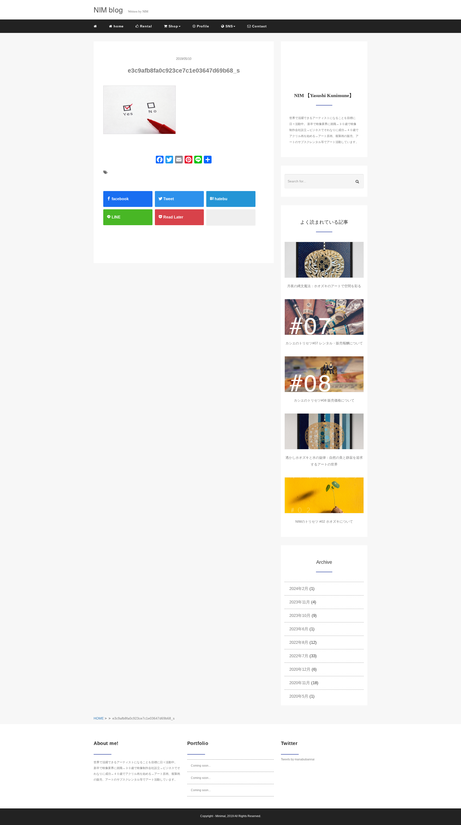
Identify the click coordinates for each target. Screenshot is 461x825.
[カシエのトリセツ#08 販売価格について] (324, 374)
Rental (145, 26)
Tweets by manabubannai (298, 759)
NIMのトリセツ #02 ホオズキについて (324, 521)
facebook (120, 199)
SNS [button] (228, 26)
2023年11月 (299, 602)
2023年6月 (298, 629)
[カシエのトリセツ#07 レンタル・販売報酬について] (324, 317)
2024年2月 (298, 588)
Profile (202, 26)
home (118, 26)
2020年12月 (299, 669)
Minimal (220, 816)
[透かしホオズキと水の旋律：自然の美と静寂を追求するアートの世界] (324, 431)
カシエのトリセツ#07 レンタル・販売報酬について (324, 343)
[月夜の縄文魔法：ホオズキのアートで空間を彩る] (324, 260)
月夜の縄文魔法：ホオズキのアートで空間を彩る (324, 286)
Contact (259, 26)
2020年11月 (299, 683)
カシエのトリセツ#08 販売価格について (324, 400)
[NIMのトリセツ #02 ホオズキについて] (324, 495)
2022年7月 (298, 656)
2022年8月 (298, 642)
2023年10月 (299, 615)
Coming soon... (201, 765)
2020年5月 (298, 696)
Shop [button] (172, 26)
